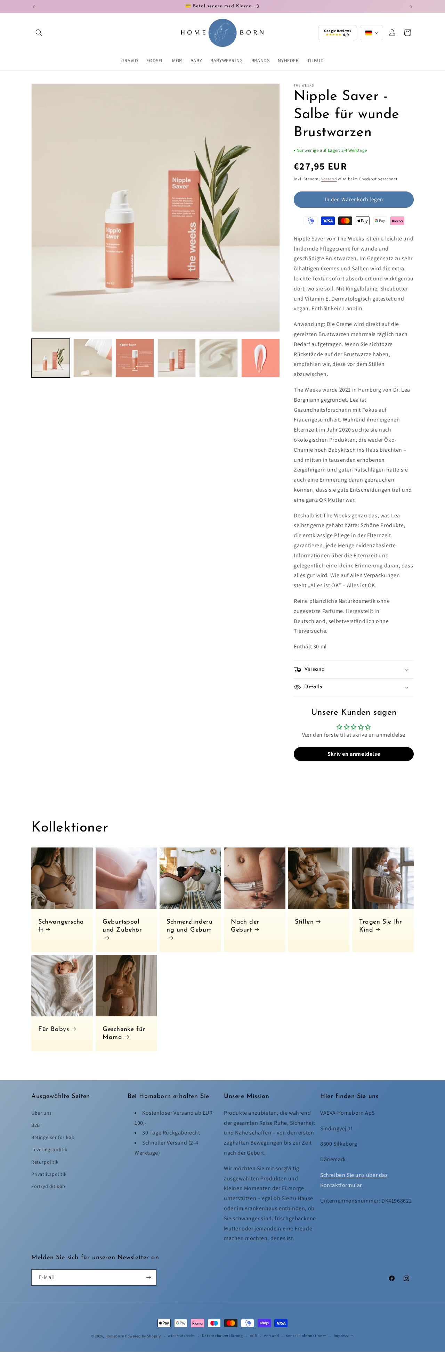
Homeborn (114, 1336)
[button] (39, 32)
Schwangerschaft (61, 926)
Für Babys (53, 1029)
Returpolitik (44, 1162)
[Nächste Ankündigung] (411, 6)
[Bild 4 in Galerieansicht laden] (176, 358)
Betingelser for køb (52, 1137)
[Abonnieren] (148, 1277)
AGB (253, 1335)
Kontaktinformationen (306, 1335)
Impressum (344, 1335)
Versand (329, 178)
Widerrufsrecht (181, 1335)
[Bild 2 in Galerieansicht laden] (92, 358)
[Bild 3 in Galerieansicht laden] (134, 358)
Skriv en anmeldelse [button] (353, 753)
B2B (35, 1125)
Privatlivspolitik (48, 1174)
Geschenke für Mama (124, 1033)
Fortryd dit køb (48, 1186)
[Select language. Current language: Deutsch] (371, 32)
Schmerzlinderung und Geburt (189, 926)
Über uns (41, 1113)
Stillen (304, 922)
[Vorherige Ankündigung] (33, 6)
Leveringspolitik (49, 1149)
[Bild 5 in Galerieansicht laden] (218, 358)
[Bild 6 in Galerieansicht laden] (260, 358)
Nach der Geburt (245, 926)
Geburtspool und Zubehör (122, 926)
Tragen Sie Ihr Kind (380, 926)
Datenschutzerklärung (222, 1335)
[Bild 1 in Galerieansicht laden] (50, 358)
